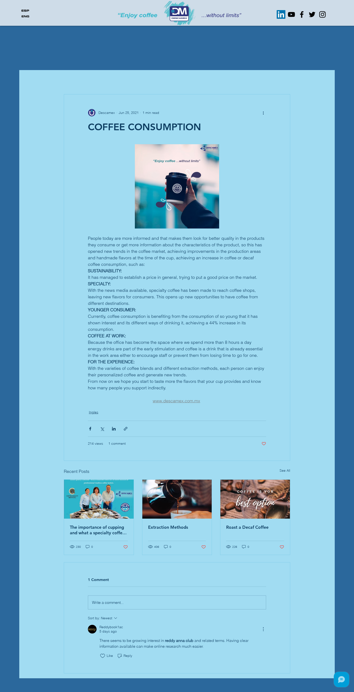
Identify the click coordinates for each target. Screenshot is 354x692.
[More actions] (263, 113)
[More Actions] (263, 629)
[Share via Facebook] (90, 428)
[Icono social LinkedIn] (281, 14)
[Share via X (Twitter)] (102, 428)
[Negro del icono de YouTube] (291, 14)
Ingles (93, 412)
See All (285, 470)
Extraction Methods (168, 527)
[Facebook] (301, 14)
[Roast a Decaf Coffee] (255, 499)
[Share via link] (125, 428)
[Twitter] (312, 14)
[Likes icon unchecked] (102, 656)
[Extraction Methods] (177, 499)
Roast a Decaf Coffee (247, 527)
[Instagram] (322, 14)
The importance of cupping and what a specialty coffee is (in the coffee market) (97, 529)
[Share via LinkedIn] (113, 428)
